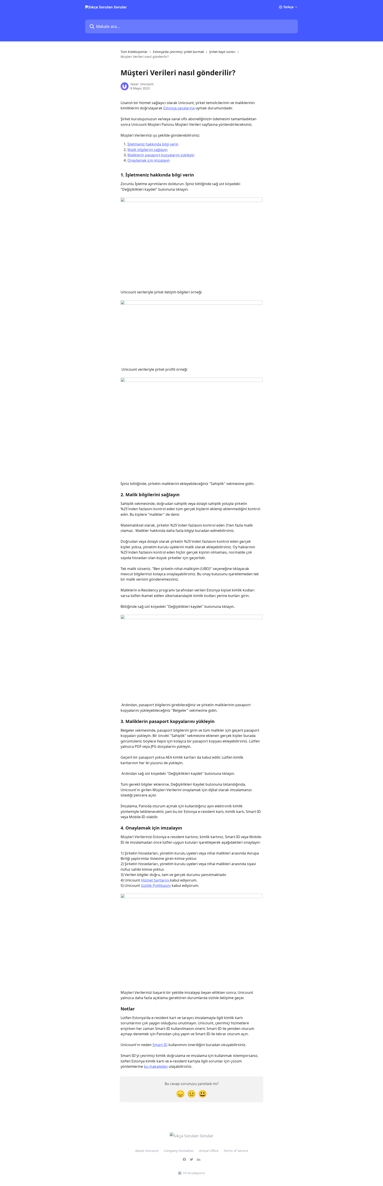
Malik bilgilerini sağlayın (147, 149)
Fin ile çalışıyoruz (194, 1173)
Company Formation (179, 1151)
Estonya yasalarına (179, 108)
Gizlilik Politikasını (156, 885)
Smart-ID (160, 1044)
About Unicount (146, 1151)
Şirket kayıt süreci (222, 52)
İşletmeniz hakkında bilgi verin (152, 144)
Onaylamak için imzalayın (148, 160)
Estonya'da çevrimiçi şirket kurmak (178, 52)
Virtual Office (208, 1151)
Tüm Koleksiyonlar (134, 52)
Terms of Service (236, 1151)
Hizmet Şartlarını (155, 880)
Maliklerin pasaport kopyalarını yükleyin (160, 155)
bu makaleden (156, 1066)
